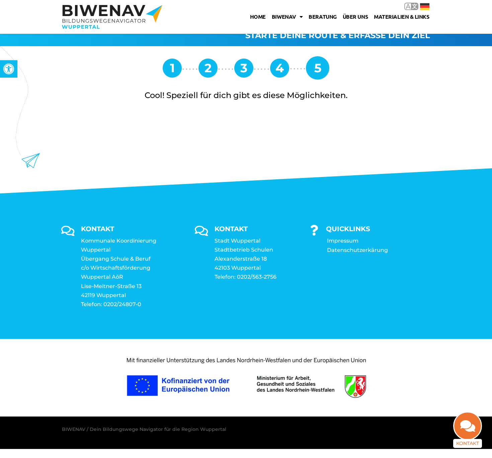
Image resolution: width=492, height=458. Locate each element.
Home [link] (258, 16)
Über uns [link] (355, 16)
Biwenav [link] (284, 16)
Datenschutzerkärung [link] (357, 250)
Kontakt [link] (467, 443)
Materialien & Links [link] (401, 16)
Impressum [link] (342, 241)
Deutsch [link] (419, 6)
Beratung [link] (322, 16)
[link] (8, 69)
